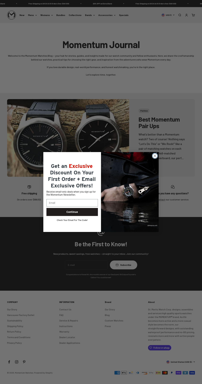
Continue (72, 211)
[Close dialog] (154, 155)
